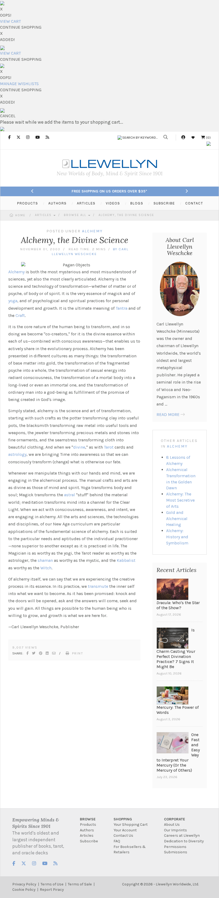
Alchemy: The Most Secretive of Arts (180, 500)
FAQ (117, 841)
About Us (172, 824)
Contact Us (123, 835)
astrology (17, 454)
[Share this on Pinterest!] (41, 653)
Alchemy (16, 271)
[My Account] (183, 137)
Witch (46, 567)
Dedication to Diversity (184, 841)
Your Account (125, 830)
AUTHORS (57, 203)
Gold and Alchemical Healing (176, 518)
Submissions (175, 852)
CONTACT (194, 203)
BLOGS (136, 203)
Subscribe (89, 841)
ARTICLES (86, 203)
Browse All (76, 215)
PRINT (77, 653)
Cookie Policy (24, 889)
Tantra (121, 308)
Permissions (175, 846)
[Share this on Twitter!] (34, 653)
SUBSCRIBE (164, 203)
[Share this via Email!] (54, 653)
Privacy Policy (24, 884)
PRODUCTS (27, 203)
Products (88, 824)
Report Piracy (52, 889)
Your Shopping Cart (131, 824)
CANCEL (7, 115)
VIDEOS (113, 203)
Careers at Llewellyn (182, 835)
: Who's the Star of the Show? (178, 605)
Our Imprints (175, 830)
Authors (87, 830)
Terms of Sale (80, 884)
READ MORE (168, 414)
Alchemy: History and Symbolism (177, 536)
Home (20, 215)
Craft (20, 315)
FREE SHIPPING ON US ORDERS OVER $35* (109, 191)
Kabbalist (126, 560)
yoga (12, 300)
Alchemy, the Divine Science (126, 215)
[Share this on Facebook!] (27, 653)
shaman (45, 560)
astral (69, 494)
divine (79, 447)
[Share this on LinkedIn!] (47, 653)
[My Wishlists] (193, 137)
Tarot (109, 447)
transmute (98, 586)
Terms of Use (52, 884)
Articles (44, 215)
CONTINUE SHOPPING (20, 27)
